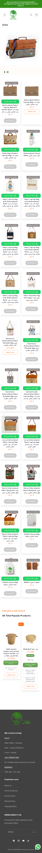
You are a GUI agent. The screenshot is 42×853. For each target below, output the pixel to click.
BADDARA (17, 849)
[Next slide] (20, 624)
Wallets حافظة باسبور (32, 582)
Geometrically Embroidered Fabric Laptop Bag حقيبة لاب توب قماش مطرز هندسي (31, 395)
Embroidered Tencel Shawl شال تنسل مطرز (32, 154)
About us (8, 785)
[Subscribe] (33, 832)
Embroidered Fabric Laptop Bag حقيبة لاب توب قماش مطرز (32, 102)
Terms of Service (11, 791)
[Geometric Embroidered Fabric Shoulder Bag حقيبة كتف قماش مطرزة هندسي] (10, 328)
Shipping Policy (10, 806)
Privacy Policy (9, 796)
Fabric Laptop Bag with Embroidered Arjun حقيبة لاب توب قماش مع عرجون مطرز (10, 202)
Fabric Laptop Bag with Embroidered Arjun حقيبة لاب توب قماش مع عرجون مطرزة (10, 299)
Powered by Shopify (27, 849)
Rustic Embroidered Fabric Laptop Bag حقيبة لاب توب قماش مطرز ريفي (10, 537)
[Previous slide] (22, 624)
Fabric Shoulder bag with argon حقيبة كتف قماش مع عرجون (32, 298)
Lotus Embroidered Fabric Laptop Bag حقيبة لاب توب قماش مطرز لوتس (10, 443)
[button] (4, 14)
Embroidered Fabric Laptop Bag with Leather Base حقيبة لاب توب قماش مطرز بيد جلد (10, 108)
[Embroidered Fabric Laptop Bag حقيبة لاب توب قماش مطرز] (32, 89)
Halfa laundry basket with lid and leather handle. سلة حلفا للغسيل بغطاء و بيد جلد (11, 652)
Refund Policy (9, 801)
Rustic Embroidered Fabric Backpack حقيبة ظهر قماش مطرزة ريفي (10, 490)
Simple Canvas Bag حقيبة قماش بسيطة (31, 535)
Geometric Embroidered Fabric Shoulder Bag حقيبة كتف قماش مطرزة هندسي (10, 342)
